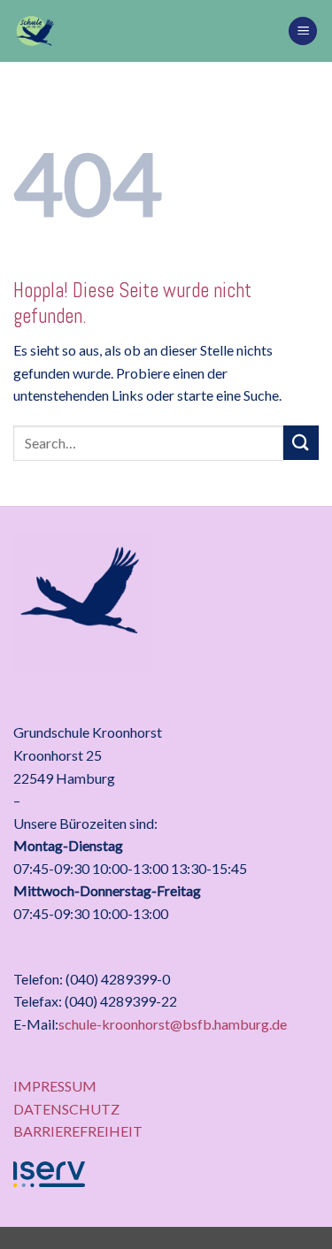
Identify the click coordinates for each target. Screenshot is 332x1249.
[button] (303, 31)
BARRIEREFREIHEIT (78, 1131)
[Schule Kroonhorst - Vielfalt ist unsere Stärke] (143, 31)
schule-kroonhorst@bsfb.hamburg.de (172, 1023)
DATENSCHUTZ (66, 1108)
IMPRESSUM (55, 1085)
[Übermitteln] (301, 442)
